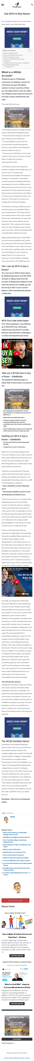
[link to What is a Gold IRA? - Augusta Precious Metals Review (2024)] (17, 970)
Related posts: (10, 66)
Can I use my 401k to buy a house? (13, 55)
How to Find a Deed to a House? (13, 855)
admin (12, 817)
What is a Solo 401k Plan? (11, 849)
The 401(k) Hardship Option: (11, 65)
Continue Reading (17, 956)
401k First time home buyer (11, 57)
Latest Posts (10, 813)
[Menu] (2, 5)
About (3, 813)
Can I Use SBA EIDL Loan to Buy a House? (16, 860)
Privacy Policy (25, 1058)
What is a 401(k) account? (11, 53)
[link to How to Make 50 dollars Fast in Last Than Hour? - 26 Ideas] (17, 920)
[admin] (6, 823)
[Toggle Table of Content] (29, 50)
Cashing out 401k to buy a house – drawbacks (16, 63)
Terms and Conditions (12, 1058)
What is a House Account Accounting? (16, 858)
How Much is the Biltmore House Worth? (16, 837)
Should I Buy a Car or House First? (14, 852)
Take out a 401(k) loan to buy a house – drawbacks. (14, 60)
